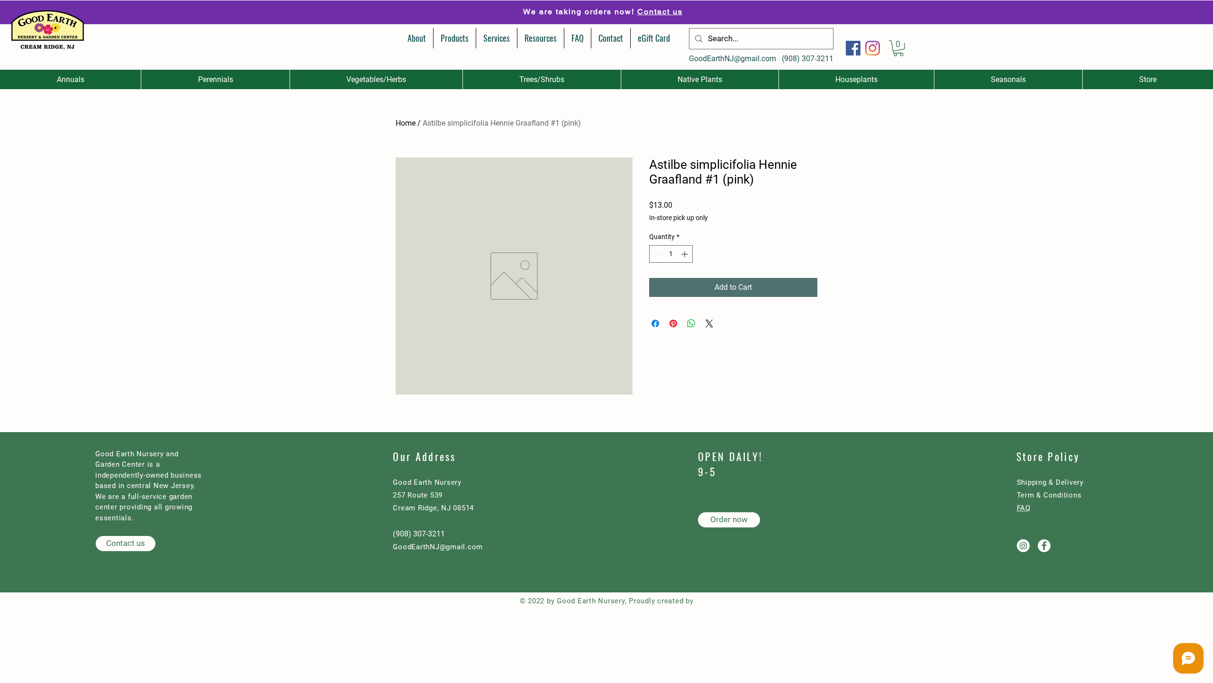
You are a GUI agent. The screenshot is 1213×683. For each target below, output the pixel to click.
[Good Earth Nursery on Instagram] (1023, 545)
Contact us (660, 11)
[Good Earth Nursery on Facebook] (1044, 545)
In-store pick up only (678, 218)
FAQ (1024, 508)
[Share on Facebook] (655, 323)
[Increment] (685, 254)
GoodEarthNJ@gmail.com (732, 58)
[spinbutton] (670, 254)
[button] (898, 48)
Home (406, 123)
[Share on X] (709, 323)
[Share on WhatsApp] (691, 323)
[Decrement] (656, 254)
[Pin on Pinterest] (673, 323)
